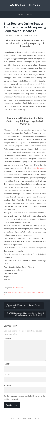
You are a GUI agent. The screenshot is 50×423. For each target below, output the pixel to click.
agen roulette (12, 292)
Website (7, 385)
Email (7, 375)
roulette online (23, 292)
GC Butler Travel (25, 5)
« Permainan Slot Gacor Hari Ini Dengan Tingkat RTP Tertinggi (23, 306)
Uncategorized (18, 288)
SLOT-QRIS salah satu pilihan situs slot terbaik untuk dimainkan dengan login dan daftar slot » (25, 314)
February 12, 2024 (11, 35)
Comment (9, 338)
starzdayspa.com (39, 168)
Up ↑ (37, 418)
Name (7, 364)
